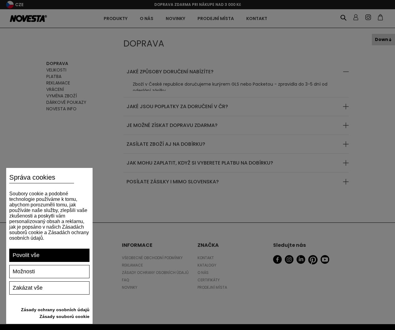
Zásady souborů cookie (64, 316)
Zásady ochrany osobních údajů (55, 309)
